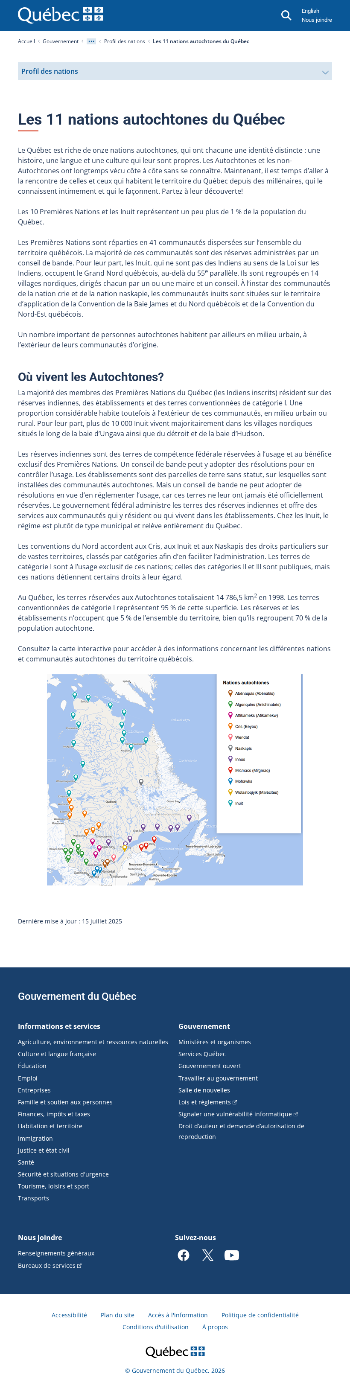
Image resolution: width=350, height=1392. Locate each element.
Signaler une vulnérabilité (235, 1114)
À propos (215, 1327)
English (310, 11)
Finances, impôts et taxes (54, 1114)
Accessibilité (69, 1315)
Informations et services (59, 1026)
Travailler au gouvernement (218, 1078)
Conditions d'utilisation (155, 1327)
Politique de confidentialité (260, 1315)
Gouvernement (61, 41)
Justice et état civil (44, 1150)
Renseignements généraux (56, 1253)
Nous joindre (317, 20)
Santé (26, 1162)
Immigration (35, 1138)
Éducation (32, 1066)
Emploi (28, 1078)
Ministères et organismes (214, 1042)
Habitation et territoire (50, 1126)
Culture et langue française (57, 1054)
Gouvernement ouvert (209, 1066)
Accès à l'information (178, 1315)
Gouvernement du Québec (77, 996)
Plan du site (117, 1315)
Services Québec (202, 1054)
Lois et (204, 1102)
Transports (33, 1198)
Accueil (26, 41)
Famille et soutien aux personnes (65, 1102)
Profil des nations (124, 41)
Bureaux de (47, 1265)
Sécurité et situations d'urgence (63, 1174)
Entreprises (34, 1090)
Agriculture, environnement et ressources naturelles (93, 1042)
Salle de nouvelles (204, 1090)
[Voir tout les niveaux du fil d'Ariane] (91, 41)
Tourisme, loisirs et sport (53, 1186)
